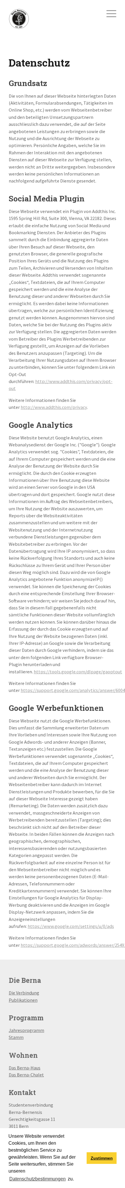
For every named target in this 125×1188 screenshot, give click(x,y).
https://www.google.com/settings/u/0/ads (71, 926)
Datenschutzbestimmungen (37, 1178)
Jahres (15, 1030)
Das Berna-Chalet (26, 1075)
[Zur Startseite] (19, 18)
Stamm (16, 1037)
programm (33, 1030)
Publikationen (23, 1000)
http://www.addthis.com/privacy (54, 407)
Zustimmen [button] (102, 1158)
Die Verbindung (24, 993)
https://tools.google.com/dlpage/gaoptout (78, 671)
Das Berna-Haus (24, 1068)
